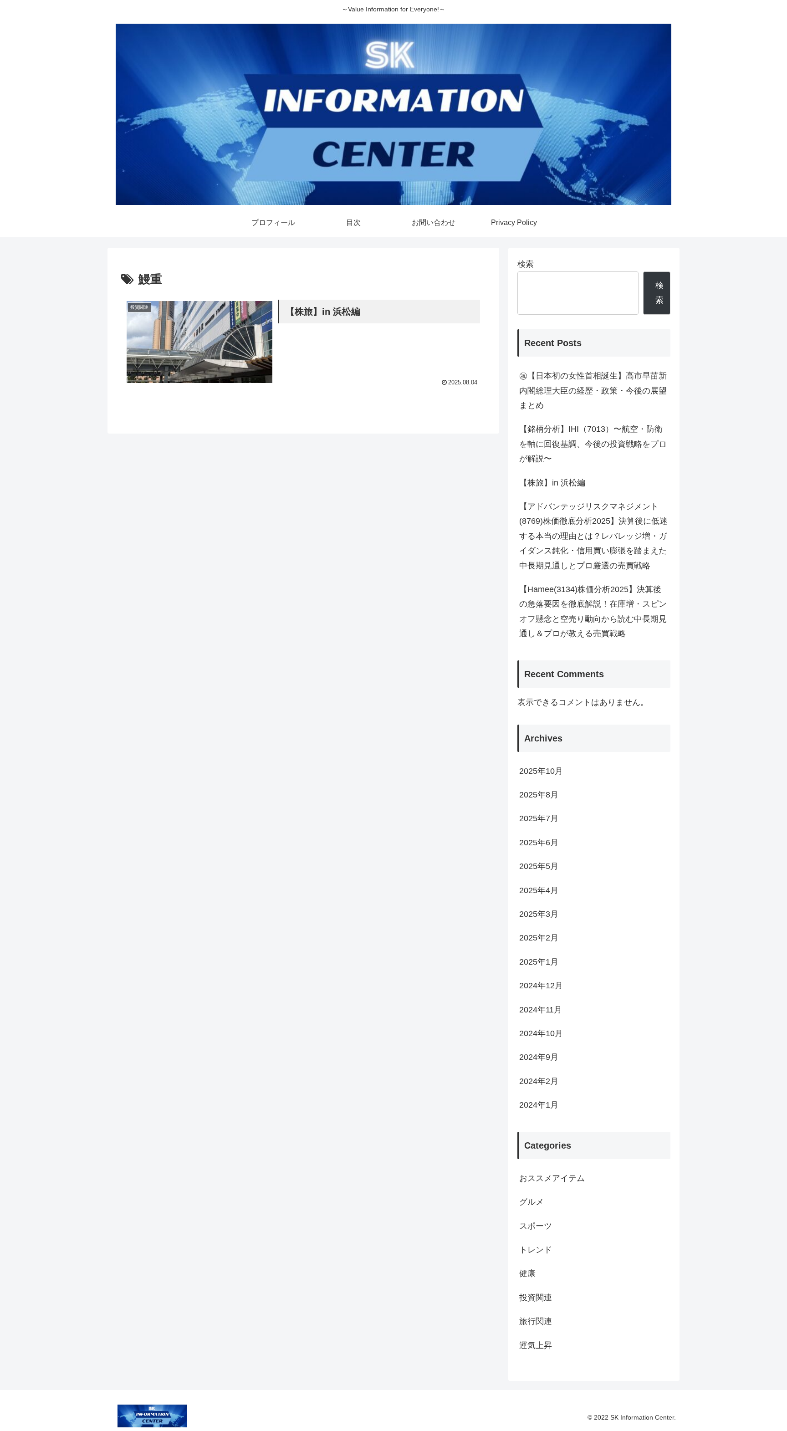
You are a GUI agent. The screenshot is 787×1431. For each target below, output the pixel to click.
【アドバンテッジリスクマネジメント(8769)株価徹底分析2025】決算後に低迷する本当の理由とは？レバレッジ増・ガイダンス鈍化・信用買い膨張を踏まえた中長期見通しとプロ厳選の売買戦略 (593, 536)
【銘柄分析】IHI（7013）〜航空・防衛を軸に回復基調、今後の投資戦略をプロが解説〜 (593, 443)
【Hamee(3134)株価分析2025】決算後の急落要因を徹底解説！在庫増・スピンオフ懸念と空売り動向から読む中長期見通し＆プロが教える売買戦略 (593, 611)
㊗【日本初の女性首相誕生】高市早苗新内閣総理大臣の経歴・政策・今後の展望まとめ (593, 390)
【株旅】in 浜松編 (556, 482)
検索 (525, 264)
